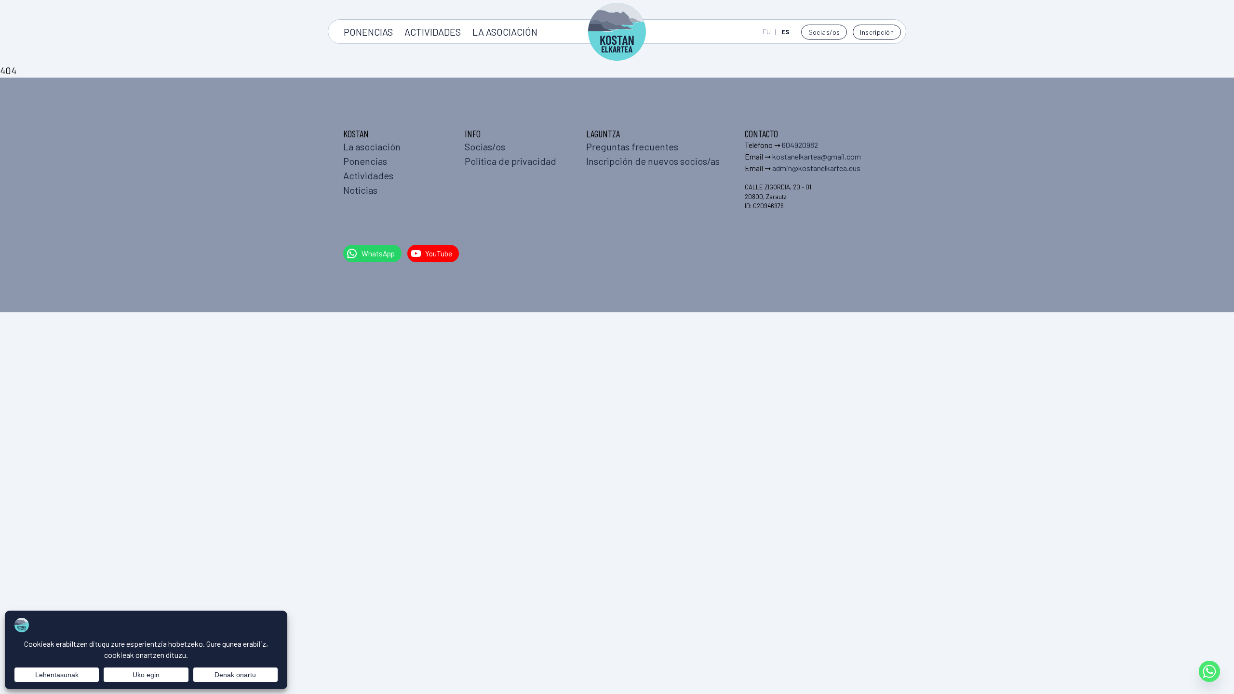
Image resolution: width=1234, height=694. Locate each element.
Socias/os (824, 32)
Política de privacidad (510, 161)
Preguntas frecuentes (632, 146)
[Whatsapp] (1209, 671)
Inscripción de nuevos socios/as (653, 161)
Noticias (360, 190)
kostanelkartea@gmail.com (816, 156)
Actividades (432, 32)
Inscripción (877, 32)
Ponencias (368, 32)
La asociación (504, 32)
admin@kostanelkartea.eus (816, 168)
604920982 (800, 144)
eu (767, 31)
